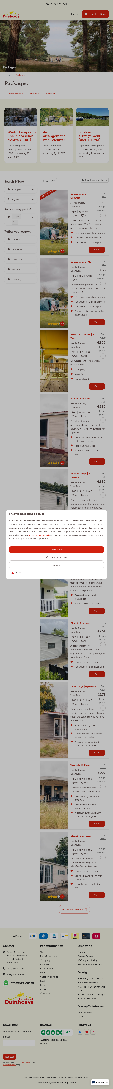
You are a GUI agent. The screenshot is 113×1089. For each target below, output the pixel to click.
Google (46, 535)
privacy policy (35, 535)
